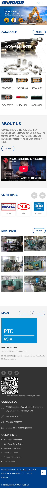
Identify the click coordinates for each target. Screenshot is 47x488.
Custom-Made (9, 462)
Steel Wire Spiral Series (13, 444)
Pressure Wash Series (12, 457)
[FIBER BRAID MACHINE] (12, 284)
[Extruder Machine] (35, 243)
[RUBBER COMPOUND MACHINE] (12, 244)
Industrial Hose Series (12, 448)
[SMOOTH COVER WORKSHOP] (35, 284)
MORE (39, 32)
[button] (34, 195)
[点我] (44, 3)
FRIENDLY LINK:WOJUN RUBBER (18, 483)
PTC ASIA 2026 (9, 347)
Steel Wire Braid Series (13, 440)
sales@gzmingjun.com (22, 428)
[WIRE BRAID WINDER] (12, 264)
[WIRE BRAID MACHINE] (35, 264)
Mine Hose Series (11, 453)
